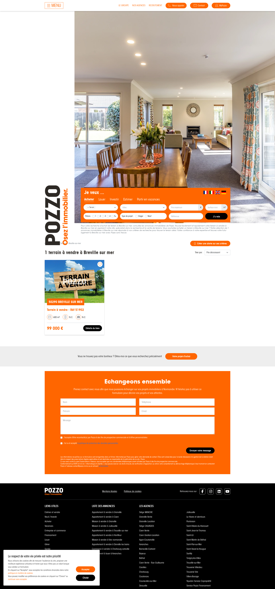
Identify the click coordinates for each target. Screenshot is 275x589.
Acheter (48, 521)
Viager (140, 216)
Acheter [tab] (89, 199)
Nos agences (138, 5)
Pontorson (190, 521)
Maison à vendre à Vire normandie (107, 539)
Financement (50, 535)
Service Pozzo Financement (198, 585)
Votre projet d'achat (181, 356)
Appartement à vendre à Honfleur (106, 535)
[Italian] (212, 192)
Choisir (86, 577)
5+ (115, 216)
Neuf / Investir (51, 516)
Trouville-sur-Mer (193, 562)
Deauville (143, 585)
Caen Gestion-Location (149, 535)
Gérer (47, 544)
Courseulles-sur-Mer (147, 581)
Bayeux (142, 553)
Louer (47, 539)
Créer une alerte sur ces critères (212, 243)
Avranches (143, 544)
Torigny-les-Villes (193, 558)
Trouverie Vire (192, 572)
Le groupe (124, 5)
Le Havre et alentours (195, 516)
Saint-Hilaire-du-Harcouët (197, 526)
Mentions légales (109, 491)
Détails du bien (93, 328)
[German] (224, 192)
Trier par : (199, 252)
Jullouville (190, 512)
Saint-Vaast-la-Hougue (196, 549)
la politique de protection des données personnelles (97, 443)
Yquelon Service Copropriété (198, 581)
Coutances (144, 576)
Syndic (47, 549)
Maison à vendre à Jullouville (104, 526)
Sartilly (189, 553)
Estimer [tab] (127, 199)
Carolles (142, 567)
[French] (206, 192)
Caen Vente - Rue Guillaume (151, 562)
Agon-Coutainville (147, 539)
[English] (218, 192)
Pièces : (88, 216)
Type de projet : (128, 216)
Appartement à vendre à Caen (105, 516)
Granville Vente (145, 516)
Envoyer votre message (200, 450)
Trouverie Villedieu (194, 567)
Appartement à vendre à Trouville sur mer (110, 530)
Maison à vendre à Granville (104, 521)
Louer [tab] (102, 199)
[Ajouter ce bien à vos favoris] (100, 264)
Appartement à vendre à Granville (107, 512)
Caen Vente (144, 530)
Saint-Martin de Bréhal (196, 539)
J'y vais (216, 216)
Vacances (49, 526)
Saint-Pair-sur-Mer (194, 544)
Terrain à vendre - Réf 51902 (65, 310)
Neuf (149, 216)
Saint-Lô (190, 535)
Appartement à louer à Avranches (106, 553)
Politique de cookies (132, 491)
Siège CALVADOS (146, 526)
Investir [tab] (114, 199)
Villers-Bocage (192, 576)
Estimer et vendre (52, 512)
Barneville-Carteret (147, 549)
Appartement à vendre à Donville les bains (110, 544)
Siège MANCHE (146, 512)
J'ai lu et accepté (91, 443)
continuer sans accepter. (17, 579)
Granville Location (147, 521)
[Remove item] (88, 207)
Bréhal (142, 558)
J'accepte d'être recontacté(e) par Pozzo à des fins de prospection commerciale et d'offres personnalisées (105, 437)
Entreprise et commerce (55, 530)
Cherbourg (144, 572)
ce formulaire (103, 466)
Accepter (85, 569)
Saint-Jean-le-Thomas (196, 530)
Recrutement (155, 5)
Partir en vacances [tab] (148, 199)
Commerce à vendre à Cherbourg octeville (110, 549)
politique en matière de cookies (20, 573)
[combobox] (101, 207)
